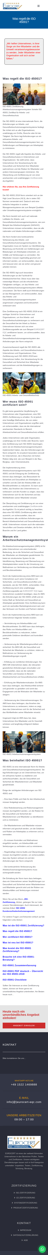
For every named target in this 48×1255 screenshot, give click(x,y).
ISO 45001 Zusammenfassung (19, 965)
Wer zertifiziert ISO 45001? (18, 937)
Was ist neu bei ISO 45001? (18, 942)
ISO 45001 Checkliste (15, 980)
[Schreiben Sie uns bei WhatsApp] (42, 1249)
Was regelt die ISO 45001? (17, 931)
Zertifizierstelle (36, 178)
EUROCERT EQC (30, 591)
